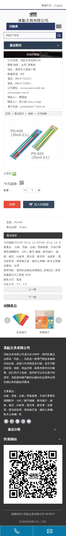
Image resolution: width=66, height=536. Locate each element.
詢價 (12, 204)
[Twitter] (23, 421)
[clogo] (33, 16)
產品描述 (12, 235)
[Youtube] (29, 421)
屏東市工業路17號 (25, 69)
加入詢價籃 (41, 204)
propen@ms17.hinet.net (32, 106)
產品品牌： (12, 227)
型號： (10, 222)
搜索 (59, 35)
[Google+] (12, 421)
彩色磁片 (21, 332)
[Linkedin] (17, 421)
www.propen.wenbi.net (32, 88)
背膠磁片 (44, 332)
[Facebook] (6, 421)
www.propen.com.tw (18, 92)
